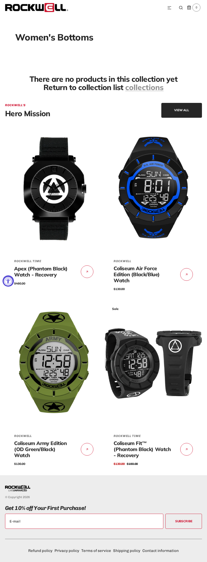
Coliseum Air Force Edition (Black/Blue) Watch (137, 274)
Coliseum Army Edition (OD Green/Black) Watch (40, 449)
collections (144, 87)
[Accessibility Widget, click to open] (8, 281)
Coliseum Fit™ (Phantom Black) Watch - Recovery (142, 449)
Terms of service (96, 550)
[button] (169, 8)
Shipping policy (126, 550)
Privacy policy (67, 550)
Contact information (160, 550)
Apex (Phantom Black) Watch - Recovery (41, 271)
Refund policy (40, 550)
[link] (53, 189)
